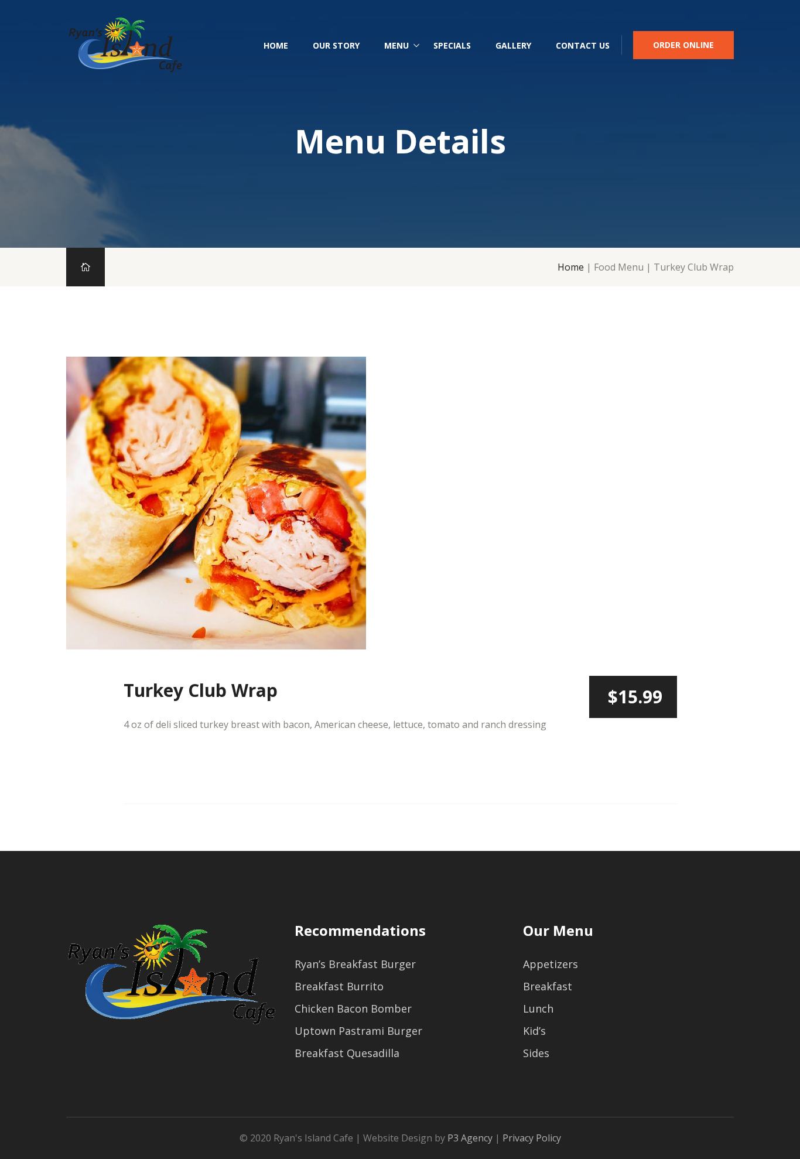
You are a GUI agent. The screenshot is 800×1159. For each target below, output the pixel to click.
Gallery (513, 45)
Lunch (538, 1008)
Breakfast (547, 986)
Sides (536, 1053)
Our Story (336, 45)
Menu (396, 45)
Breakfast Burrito (339, 986)
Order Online (683, 44)
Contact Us (583, 45)
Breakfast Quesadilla (347, 1053)
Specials (452, 45)
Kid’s (534, 1031)
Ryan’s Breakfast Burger (355, 964)
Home (276, 45)
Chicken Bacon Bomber (353, 1008)
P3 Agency (470, 1137)
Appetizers (550, 964)
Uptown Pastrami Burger (358, 1031)
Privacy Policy (531, 1137)
